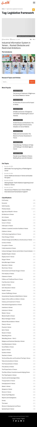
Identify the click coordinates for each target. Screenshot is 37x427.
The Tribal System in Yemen (9, 375)
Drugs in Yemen (6, 259)
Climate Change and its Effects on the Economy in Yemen (17, 240)
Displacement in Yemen (8, 257)
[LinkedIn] (18, 421)
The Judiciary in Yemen (8, 366)
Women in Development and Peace (11, 406)
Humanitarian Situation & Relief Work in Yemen (14, 296)
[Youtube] (21, 421)
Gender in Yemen (6, 285)
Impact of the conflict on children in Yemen (13, 299)
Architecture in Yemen (8, 214)
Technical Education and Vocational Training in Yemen (16, 358)
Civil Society (5, 200)
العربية (13, 419)
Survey (4, 400)
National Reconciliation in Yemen (10, 321)
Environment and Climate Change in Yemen (13, 271)
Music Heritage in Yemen (8, 319)
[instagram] (23, 421)
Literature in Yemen (7, 310)
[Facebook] (13, 421)
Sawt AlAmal (6, 39)
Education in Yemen (7, 265)
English (23, 419)
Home (3, 9)
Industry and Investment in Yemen (26, 36)
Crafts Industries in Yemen (9, 248)
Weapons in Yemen (7, 389)
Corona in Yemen (6, 242)
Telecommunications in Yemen (10, 361)
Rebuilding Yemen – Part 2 (9, 338)
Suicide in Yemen (6, 352)
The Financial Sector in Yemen (10, 364)
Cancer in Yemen (18, 91)
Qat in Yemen (5, 330)
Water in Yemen (6, 386)
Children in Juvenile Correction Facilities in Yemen (15, 228)
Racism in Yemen (6, 333)
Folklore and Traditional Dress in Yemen (12, 279)
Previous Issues (6, 209)
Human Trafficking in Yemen (9, 293)
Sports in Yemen (6, 350)
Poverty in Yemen (6, 327)
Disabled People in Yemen (9, 254)
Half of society (5, 206)
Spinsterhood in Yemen (8, 409)
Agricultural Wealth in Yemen (9, 211)
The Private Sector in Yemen (9, 369)
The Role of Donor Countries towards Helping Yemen (16, 372)
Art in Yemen (5, 217)
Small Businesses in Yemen (9, 344)
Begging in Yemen (6, 220)
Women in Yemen (6, 392)
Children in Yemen (6, 231)
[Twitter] (16, 421)
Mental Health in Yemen (8, 316)
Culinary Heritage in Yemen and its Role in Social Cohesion (17, 251)
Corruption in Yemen (7, 245)
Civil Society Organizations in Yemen (11, 234)
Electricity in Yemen (7, 268)
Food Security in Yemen (8, 282)
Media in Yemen (6, 313)
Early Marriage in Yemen (8, 262)
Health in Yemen (6, 290)
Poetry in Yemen (6, 324)
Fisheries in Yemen (7, 276)
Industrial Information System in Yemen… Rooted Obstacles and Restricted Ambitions (16, 45)
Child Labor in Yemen (7, 225)
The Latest (5, 403)
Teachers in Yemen (7, 355)
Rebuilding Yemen (6, 335)
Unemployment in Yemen (8, 383)
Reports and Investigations (9, 397)
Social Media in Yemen (8, 347)
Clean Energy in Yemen (8, 237)
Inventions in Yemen (7, 307)
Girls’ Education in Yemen (8, 288)
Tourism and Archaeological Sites (11, 378)
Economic (4, 203)
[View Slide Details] (18, 64)
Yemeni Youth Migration (8, 395)
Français (18, 419)
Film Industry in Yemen (8, 273)
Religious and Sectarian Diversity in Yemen (13, 341)
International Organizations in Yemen (12, 304)
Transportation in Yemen (8, 381)
